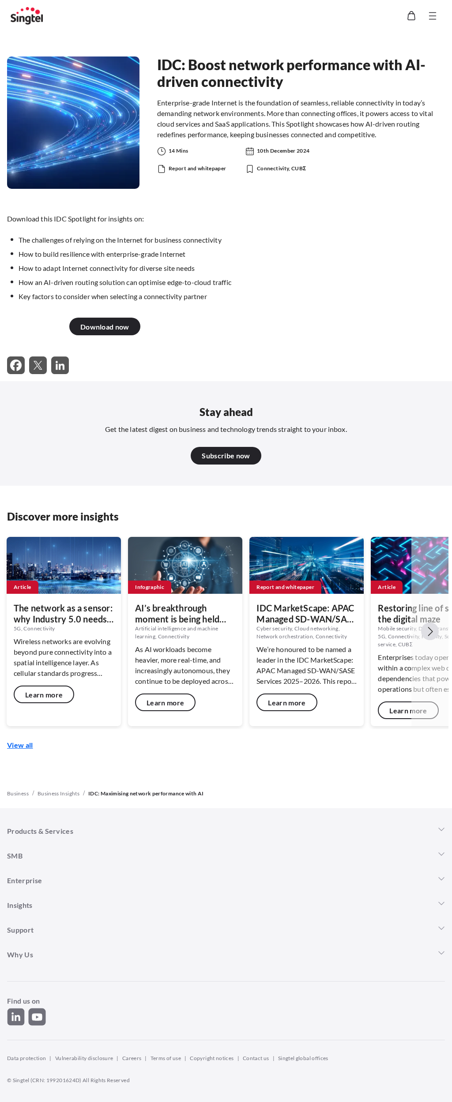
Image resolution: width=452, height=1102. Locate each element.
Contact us (256, 1058)
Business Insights (58, 793)
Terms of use (166, 1058)
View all (20, 745)
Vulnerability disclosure (84, 1058)
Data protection (26, 1058)
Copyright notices (212, 1058)
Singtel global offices (303, 1058)
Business (18, 793)
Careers (132, 1058)
